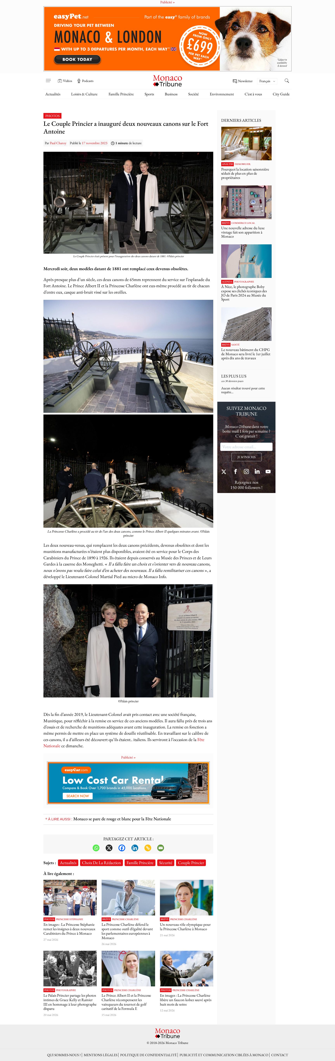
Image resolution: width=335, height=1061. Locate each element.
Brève (106, 919)
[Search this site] (287, 81)
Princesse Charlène (125, 919)
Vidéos (67, 81)
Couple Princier (191, 862)
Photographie (66, 990)
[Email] (160, 848)
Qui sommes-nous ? (64, 1055)
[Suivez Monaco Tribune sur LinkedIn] (257, 472)
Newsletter (245, 81)
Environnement (222, 94)
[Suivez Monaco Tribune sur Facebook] (235, 472)
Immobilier (242, 164)
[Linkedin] (134, 848)
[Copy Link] (147, 848)
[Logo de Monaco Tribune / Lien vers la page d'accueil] (167, 80)
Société (193, 94)
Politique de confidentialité (148, 1055)
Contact (279, 1055)
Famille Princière (121, 94)
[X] (109, 848)
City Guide (281, 94)
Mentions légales (100, 1055)
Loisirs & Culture (84, 94)
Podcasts (87, 81)
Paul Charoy (58, 143)
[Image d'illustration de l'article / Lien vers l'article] (70, 968)
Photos (52, 116)
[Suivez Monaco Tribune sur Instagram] (246, 472)
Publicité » (128, 757)
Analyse (227, 164)
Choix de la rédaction (101, 862)
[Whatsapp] (96, 848)
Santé (235, 344)
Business (171, 94)
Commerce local (243, 223)
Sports (149, 94)
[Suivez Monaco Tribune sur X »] (224, 472)
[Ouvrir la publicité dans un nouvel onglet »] (167, 38)
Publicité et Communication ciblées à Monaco (224, 1055)
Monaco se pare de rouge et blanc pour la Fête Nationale (122, 819)
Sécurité (165, 862)
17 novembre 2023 (94, 143)
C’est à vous (253, 94)
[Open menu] (48, 78)
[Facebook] (121, 848)
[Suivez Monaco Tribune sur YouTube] (268, 472)
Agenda (227, 281)
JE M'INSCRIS (246, 457)
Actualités (52, 94)
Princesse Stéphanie (69, 919)
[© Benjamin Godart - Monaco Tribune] (246, 324)
